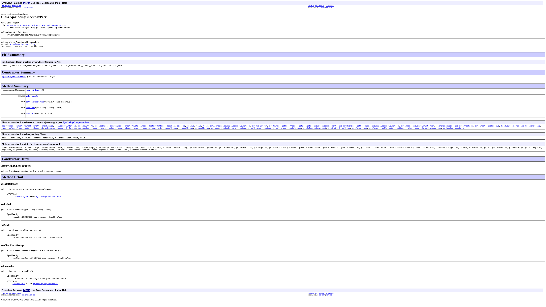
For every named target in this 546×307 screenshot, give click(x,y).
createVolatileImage (135, 126)
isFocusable (32, 96)
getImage (405, 126)
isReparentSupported (56, 128)
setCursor (281, 128)
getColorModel (289, 126)
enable (190, 126)
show (410, 128)
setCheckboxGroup (35, 102)
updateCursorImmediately (428, 128)
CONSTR (25, 7)
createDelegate (34, 90)
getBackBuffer (259, 126)
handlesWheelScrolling (528, 126)
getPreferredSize (464, 126)
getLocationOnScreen (423, 126)
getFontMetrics (346, 126)
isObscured (37, 128)
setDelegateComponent (314, 128)
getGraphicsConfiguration (385, 126)
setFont (346, 128)
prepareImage (125, 128)
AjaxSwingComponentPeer (22, 44)
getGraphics (363, 126)
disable (171, 126)
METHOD (32, 7)
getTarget (480, 126)
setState (30, 113)
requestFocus (170, 128)
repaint (146, 128)
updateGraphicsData (453, 128)
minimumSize (84, 128)
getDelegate (305, 126)
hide (4, 128)
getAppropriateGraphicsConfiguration (230, 126)
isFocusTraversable (19, 128)
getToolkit (493, 126)
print (136, 128)
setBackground (228, 128)
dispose (181, 126)
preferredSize (108, 128)
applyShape (7, 126)
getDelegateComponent (325, 126)
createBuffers (85, 126)
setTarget (374, 128)
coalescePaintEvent (65, 126)
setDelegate (294, 128)
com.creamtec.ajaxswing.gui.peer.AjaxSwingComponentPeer (36, 25)
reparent (156, 128)
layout (72, 128)
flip (198, 126)
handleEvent (507, 126)
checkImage (47, 126)
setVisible (387, 128)
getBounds (274, 126)
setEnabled (334, 128)
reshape (215, 128)
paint (96, 128)
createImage (101, 126)
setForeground (359, 128)
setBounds (243, 128)
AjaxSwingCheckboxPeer (14, 76)
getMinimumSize (444, 126)
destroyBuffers (157, 126)
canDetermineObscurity (27, 126)
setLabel (30, 108)
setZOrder (400, 128)
